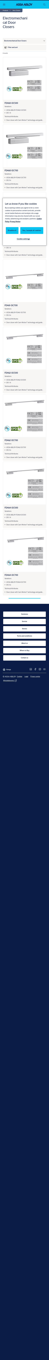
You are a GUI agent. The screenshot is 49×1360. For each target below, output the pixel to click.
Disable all (12, 230)
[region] (25, 222)
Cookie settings (23, 239)
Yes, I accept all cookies (31, 230)
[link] (7, 10)
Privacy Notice (15, 221)
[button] (16, 10)
